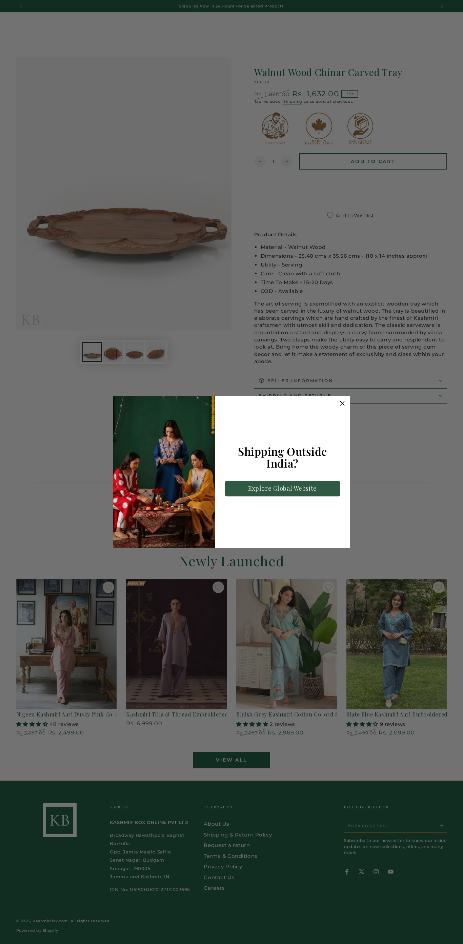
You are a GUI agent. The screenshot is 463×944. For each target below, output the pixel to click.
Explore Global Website (282, 488)
